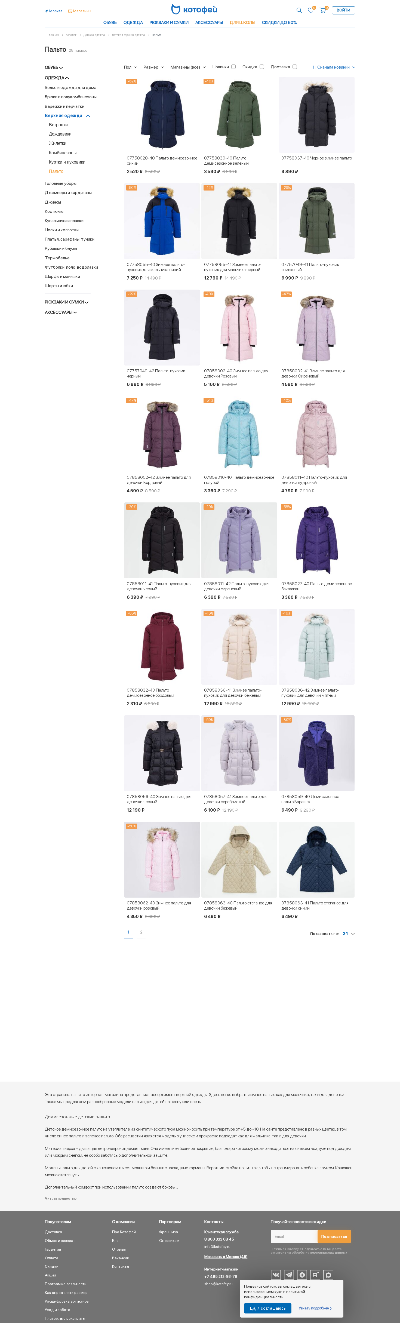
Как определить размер (66, 1292)
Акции (50, 1275)
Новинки (221, 67)
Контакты (120, 1266)
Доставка (280, 67)
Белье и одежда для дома (71, 87)
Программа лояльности (66, 1284)
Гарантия (53, 1249)
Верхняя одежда (64, 115)
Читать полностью (60, 1199)
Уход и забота (57, 1309)
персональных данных (328, 1252)
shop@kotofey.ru (218, 1284)
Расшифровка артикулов (67, 1301)
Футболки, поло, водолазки (72, 267)
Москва (56, 11)
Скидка (249, 67)
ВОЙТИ (343, 10)
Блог (116, 1240)
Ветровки (58, 124)
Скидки (52, 1266)
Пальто (56, 171)
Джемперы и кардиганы (69, 192)
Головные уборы (61, 183)
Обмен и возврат (60, 1240)
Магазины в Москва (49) (225, 1256)
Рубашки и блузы (61, 248)
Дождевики (60, 134)
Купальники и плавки (64, 220)
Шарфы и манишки (63, 276)
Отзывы (119, 1249)
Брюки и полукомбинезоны (71, 96)
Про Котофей (124, 1232)
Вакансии (120, 1258)
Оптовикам (169, 1240)
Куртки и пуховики (67, 162)
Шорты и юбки (59, 285)
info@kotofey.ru (217, 1246)
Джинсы (53, 202)
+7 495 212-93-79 (220, 1276)
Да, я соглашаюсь (268, 1308)
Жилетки (57, 143)
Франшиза (168, 1232)
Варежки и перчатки (65, 106)
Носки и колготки (62, 229)
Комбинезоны (63, 153)
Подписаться (334, 1236)
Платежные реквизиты (65, 1318)
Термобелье (57, 257)
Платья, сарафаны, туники (69, 239)
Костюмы (54, 211)
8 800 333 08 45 (219, 1239)
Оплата (51, 1258)
